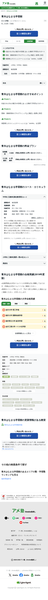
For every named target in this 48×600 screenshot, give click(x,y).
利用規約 (39, 540)
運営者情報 (29, 540)
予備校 (11, 23)
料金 (6, 41)
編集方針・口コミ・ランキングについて (24, 535)
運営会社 (10, 549)
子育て (40, 518)
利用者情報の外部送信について (31, 544)
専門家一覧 (19, 540)
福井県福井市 (6, 478)
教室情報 (41, 41)
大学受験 (28, 518)
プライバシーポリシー (11, 544)
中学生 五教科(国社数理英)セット (15, 197)
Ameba (15, 575)
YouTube (25, 523)
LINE (17, 518)
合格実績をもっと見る (23, 333)
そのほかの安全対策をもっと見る (24, 409)
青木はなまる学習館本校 (13, 425)
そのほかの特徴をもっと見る (24, 391)
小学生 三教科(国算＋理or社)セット (16, 257)
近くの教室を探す (24, 33)
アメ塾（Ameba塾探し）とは (28, 531)
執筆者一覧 (9, 540)
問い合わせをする (8, 449)
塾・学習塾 (4, 23)
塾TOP (3, 11)
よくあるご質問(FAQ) (34, 549)
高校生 (5, 263)
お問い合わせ (20, 549)
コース (18, 41)
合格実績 (30, 41)
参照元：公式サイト (37, 218)
